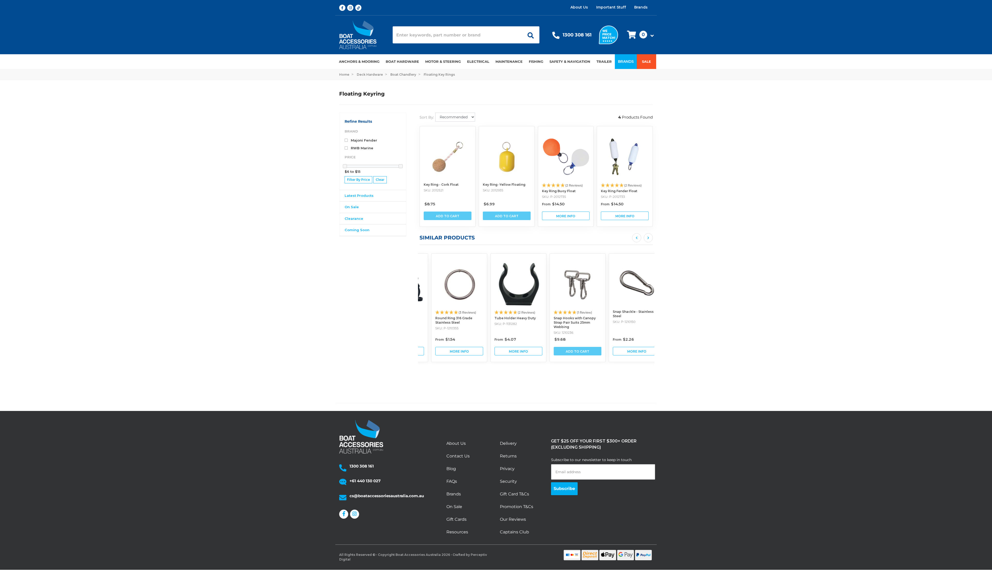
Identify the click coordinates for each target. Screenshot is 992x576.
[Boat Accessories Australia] (362, 35)
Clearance (354, 218)
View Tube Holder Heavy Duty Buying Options (507, 351)
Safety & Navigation (569, 61)
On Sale (352, 207)
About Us (579, 7)
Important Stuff (611, 7)
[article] (447, 307)
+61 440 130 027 (365, 480)
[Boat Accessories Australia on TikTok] (359, 8)
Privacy (507, 468)
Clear (380, 180)
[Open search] (528, 34)
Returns (508, 456)
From (553, 204)
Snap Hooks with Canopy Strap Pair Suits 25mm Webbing (563, 322)
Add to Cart (447, 216)
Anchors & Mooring (359, 61)
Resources (457, 532)
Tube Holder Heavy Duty (503, 318)
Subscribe (564, 488)
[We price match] (608, 34)
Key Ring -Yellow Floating (504, 184)
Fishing (536, 61)
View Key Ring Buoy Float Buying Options (566, 216)
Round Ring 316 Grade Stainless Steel (442, 320)
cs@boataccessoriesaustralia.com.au (387, 495)
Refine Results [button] (358, 121)
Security (508, 481)
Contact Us (458, 456)
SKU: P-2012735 (554, 197)
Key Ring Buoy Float (559, 191)
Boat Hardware (402, 61)
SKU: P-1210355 (435, 328)
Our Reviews (513, 519)
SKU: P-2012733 (613, 197)
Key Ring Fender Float (619, 191)
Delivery (508, 443)
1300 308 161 (577, 35)
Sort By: (427, 117)
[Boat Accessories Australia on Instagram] (351, 8)
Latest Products (359, 195)
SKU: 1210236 (552, 332)
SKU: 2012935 (493, 190)
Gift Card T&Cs (514, 494)
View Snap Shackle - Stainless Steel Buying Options (625, 351)
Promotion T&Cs (516, 506)
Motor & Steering (443, 61)
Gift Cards (456, 519)
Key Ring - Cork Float (441, 184)
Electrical (478, 61)
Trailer (604, 61)
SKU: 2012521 (433, 190)
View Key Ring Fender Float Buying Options (625, 216)
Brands (641, 7)
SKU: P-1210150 (612, 322)
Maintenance (509, 61)
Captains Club (514, 532)
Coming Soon (357, 230)
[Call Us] (556, 36)
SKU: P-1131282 (494, 324)
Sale (646, 61)
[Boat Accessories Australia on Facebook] (343, 8)
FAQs (451, 481)
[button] (639, 35)
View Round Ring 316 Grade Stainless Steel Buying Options (447, 351)
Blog (451, 468)
